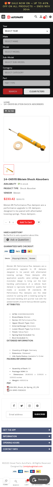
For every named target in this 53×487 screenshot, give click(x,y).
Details (7, 258)
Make (5, 36)
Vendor (8, 193)
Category (7, 67)
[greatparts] (26, 471)
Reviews (32, 258)
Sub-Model (8, 57)
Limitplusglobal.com (33, 466)
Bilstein (17, 192)
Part (5, 78)
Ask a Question (19, 239)
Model (6, 47)
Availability (10, 184)
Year (5, 26)
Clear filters (36, 91)
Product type (11, 188)
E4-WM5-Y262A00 (17, 390)
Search (13, 91)
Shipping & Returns (19, 258)
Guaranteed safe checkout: (19, 246)
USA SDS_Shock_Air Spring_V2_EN (24, 387)
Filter (11, 111)
